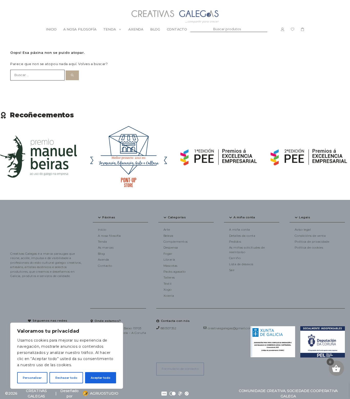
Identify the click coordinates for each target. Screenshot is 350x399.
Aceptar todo (100, 378)
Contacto (177, 29)
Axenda (135, 29)
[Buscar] (72, 75)
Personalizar (32, 378)
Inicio (51, 29)
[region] (66, 356)
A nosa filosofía (80, 29)
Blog (155, 29)
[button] (120, 218)
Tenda (109, 29)
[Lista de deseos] (292, 29)
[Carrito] (302, 29)
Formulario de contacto (180, 369)
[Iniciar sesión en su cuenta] (282, 29)
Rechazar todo (66, 378)
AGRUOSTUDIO (104, 393)
